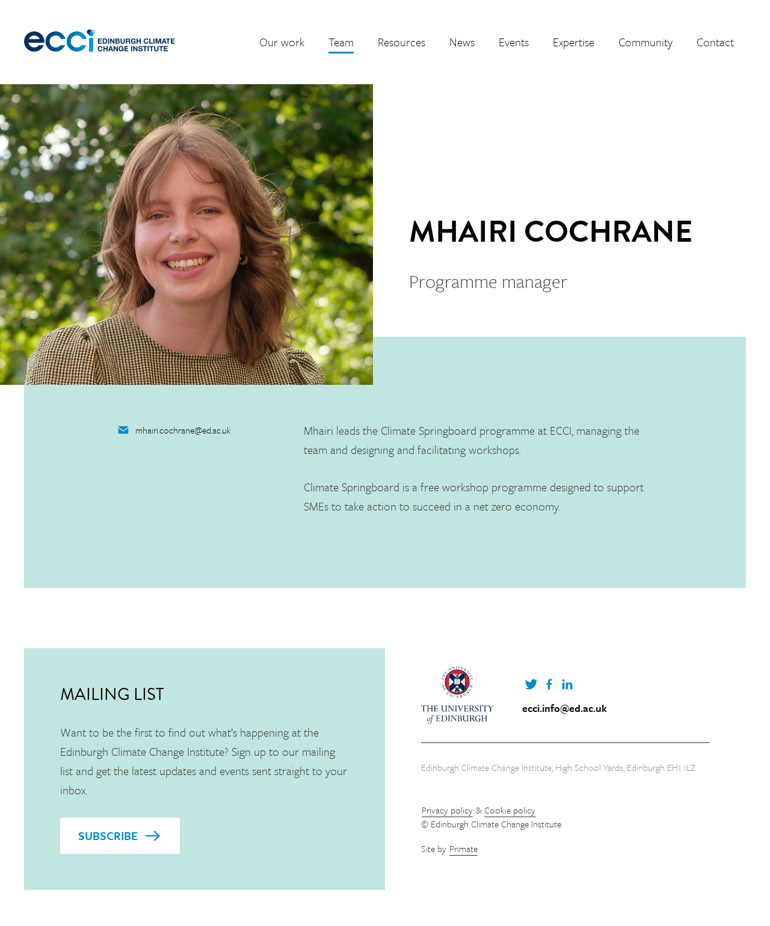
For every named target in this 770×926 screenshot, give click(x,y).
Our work (281, 42)
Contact (715, 42)
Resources (401, 42)
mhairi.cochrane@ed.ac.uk (183, 430)
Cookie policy (509, 810)
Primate (463, 848)
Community (645, 42)
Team (341, 42)
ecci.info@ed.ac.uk (564, 708)
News (462, 42)
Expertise (573, 42)
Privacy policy (447, 810)
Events (514, 42)
